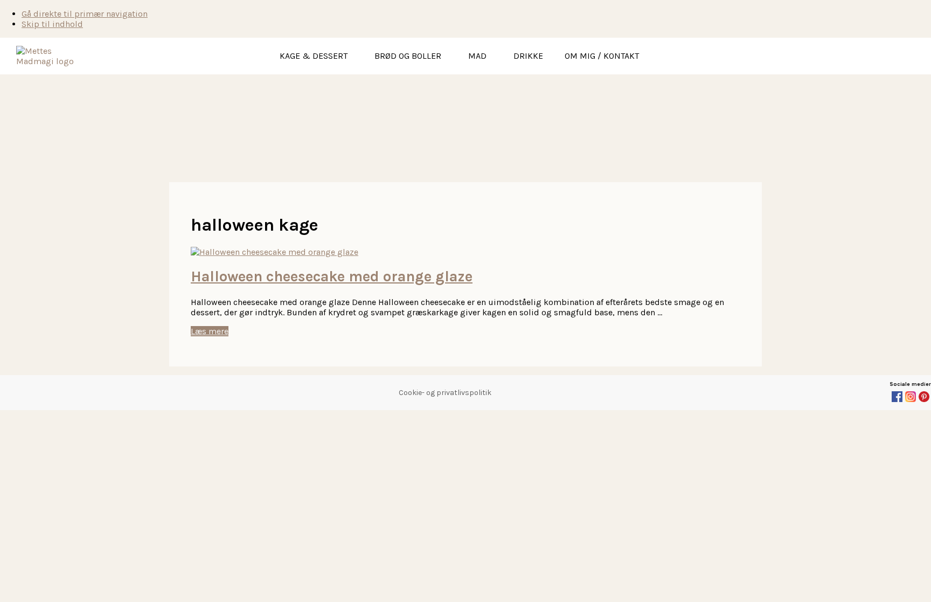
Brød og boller (407, 56)
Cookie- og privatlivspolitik (445, 392)
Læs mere (209, 331)
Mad (477, 56)
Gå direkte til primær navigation (85, 14)
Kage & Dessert (314, 56)
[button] (316, 56)
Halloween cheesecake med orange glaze (332, 276)
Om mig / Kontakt (602, 56)
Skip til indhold (52, 24)
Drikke (528, 56)
